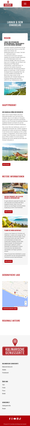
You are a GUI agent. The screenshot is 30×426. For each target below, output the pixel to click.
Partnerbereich (5, 373)
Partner (3, 388)
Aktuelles (4, 370)
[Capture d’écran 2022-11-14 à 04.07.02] (4, 329)
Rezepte (4, 408)
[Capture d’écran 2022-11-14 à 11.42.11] (8, 329)
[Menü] (24, 4)
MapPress (16, 306)
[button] (15, 293)
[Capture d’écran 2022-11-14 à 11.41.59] (13, 329)
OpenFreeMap (20, 306)
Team (3, 385)
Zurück (7, 88)
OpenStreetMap (25, 306)
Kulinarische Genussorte (7, 367)
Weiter (22, 88)
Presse (3, 390)
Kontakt (3, 393)
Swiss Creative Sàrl (23, 424)
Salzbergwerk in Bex (6, 405)
